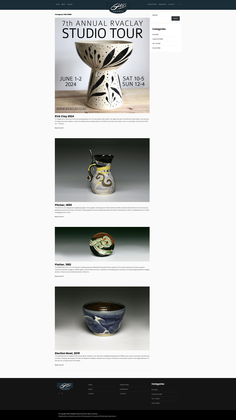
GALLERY (70, 4)
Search (154, 15)
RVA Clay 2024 (64, 116)
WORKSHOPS (162, 4)
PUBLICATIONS (152, 4)
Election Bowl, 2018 (67, 353)
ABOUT (63, 4)
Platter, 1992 (63, 264)
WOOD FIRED (156, 48)
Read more (58, 128)
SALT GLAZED (156, 43)
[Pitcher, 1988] (102, 201)
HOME (57, 4)
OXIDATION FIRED (157, 39)
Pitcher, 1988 (63, 205)
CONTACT (171, 4)
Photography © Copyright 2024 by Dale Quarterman (99, 416)
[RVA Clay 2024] (102, 112)
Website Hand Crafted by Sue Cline (70, 416)
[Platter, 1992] (102, 260)
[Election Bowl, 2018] (102, 349)
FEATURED (155, 34)
